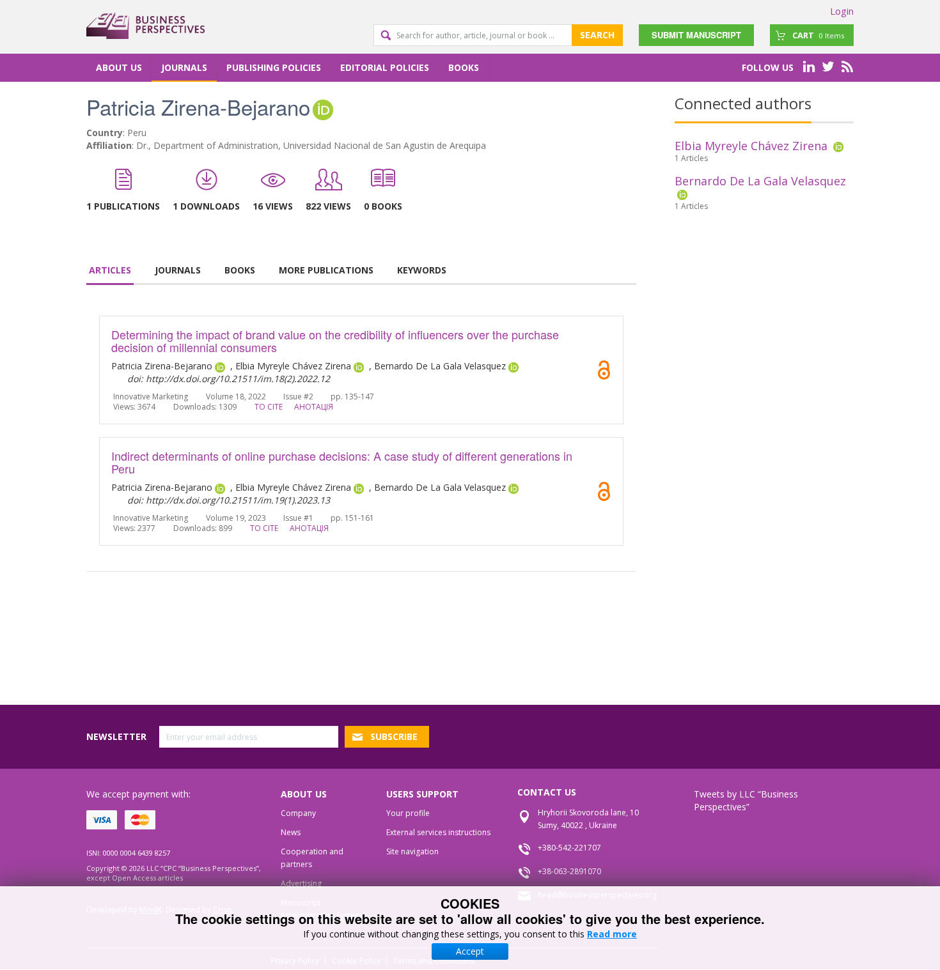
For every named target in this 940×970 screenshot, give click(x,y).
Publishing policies (273, 67)
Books (463, 67)
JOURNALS (178, 270)
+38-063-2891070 (569, 871)
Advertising (301, 883)
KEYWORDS (421, 270)
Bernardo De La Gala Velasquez (760, 181)
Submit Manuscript (696, 35)
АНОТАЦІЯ (313, 406)
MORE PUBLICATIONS (326, 270)
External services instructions (438, 832)
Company (298, 813)
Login (842, 11)
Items (818, 35)
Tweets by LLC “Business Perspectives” (746, 800)
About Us (119, 67)
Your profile (408, 813)
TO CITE (269, 406)
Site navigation (412, 851)
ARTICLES (110, 270)
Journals (184, 67)
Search (597, 35)
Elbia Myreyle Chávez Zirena (751, 145)
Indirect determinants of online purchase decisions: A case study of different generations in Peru (341, 462)
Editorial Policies (384, 67)
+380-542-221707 (569, 847)
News (291, 832)
